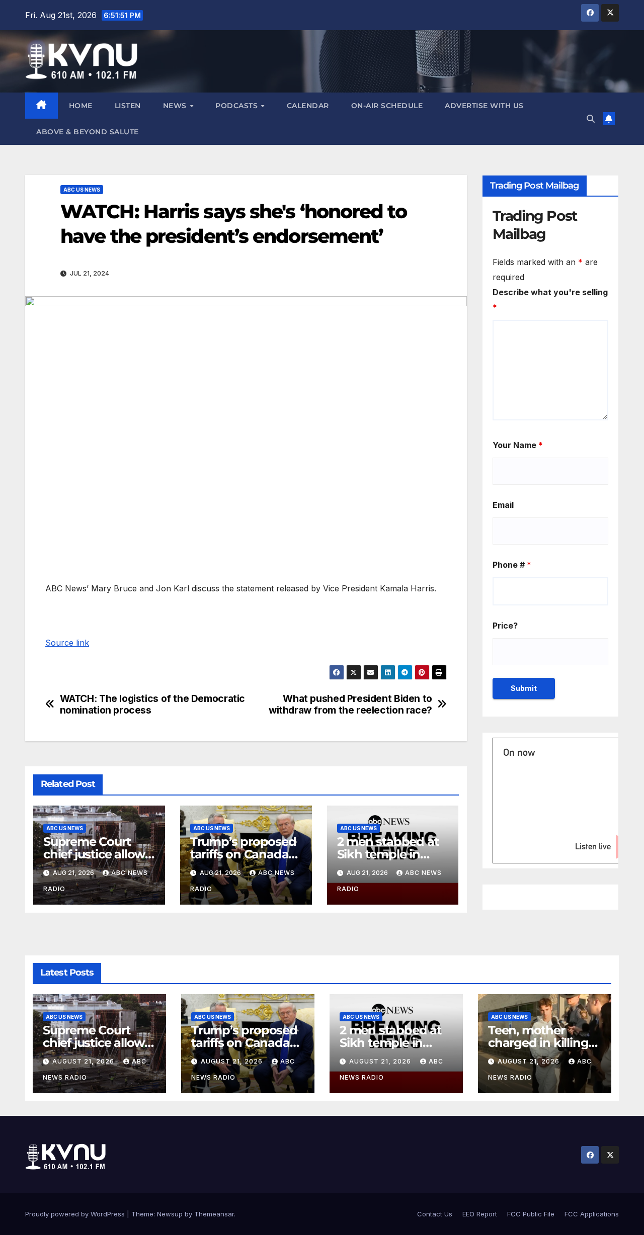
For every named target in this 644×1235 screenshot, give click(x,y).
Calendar (308, 105)
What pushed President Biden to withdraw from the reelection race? (350, 704)
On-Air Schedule (387, 105)
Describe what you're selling (550, 299)
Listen (128, 105)
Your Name (518, 445)
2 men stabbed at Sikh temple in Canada (388, 854)
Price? (505, 626)
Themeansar (214, 1214)
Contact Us (434, 1214)
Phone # (512, 565)
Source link (67, 643)
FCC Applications (592, 1214)
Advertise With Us (484, 105)
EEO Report (479, 1214)
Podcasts (237, 105)
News (176, 105)
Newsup (170, 1214)
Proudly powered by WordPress (76, 1214)
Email (503, 505)
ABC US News (81, 190)
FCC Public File (530, 1214)
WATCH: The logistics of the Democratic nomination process (152, 704)
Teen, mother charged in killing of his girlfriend (538, 1043)
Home (81, 105)
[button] (591, 119)
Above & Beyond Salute (87, 131)
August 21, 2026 (84, 1061)
